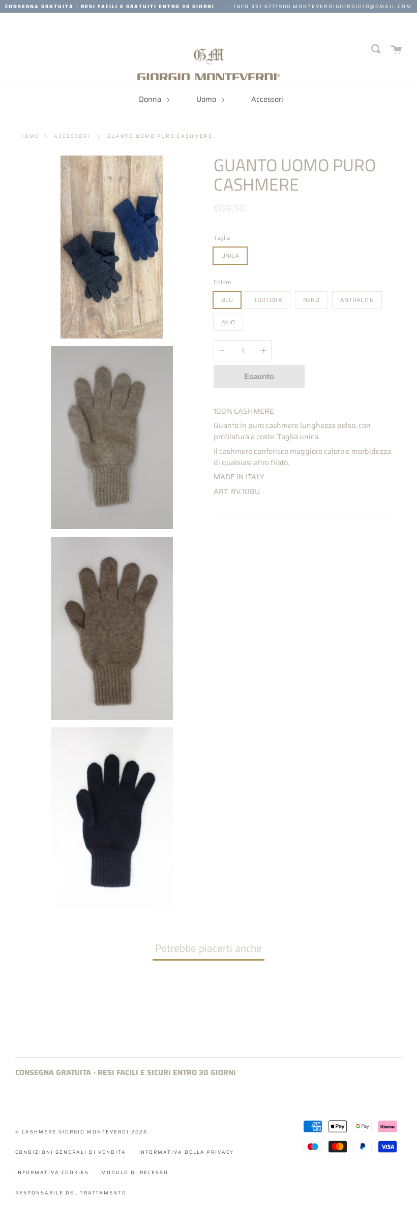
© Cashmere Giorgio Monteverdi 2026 (81, 1131)
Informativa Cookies (52, 1172)
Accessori (267, 99)
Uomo (207, 99)
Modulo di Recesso (134, 1172)
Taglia (222, 237)
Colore (222, 282)
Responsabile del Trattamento (71, 1192)
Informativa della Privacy (186, 1152)
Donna (151, 99)
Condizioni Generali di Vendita (70, 1152)
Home (29, 136)
